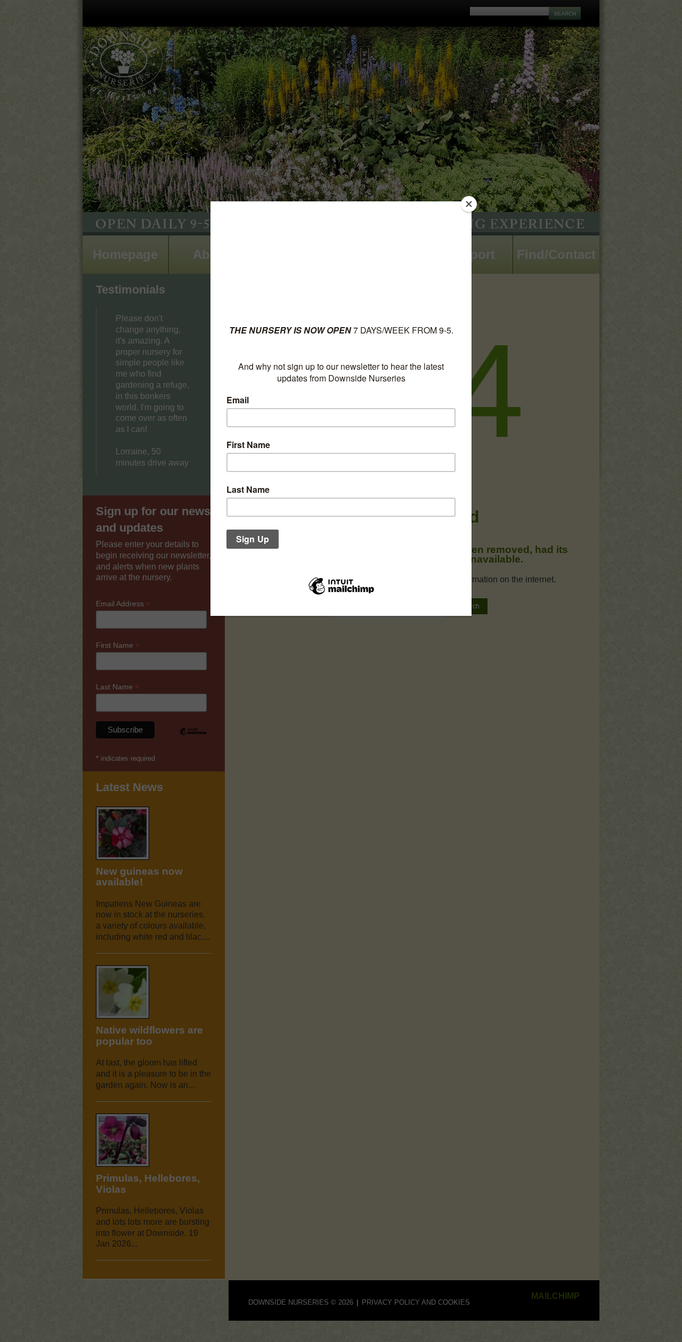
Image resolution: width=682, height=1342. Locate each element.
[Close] (469, 204)
